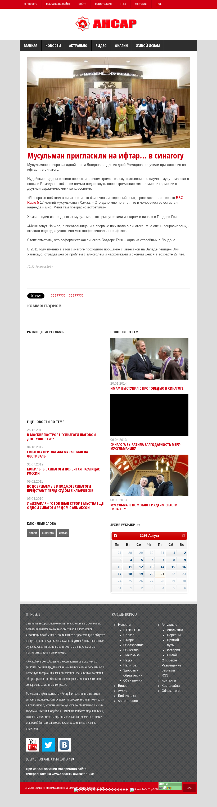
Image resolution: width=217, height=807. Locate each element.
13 (151, 567)
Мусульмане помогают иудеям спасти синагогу (144, 506)
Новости (53, 45)
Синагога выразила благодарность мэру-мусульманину (145, 446)
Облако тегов (171, 691)
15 (173, 567)
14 (162, 567)
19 (141, 574)
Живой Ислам (148, 45)
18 (130, 574)
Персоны (174, 635)
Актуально (78, 45)
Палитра (130, 665)
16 (184, 567)
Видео (101, 45)
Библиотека (127, 696)
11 (130, 567)
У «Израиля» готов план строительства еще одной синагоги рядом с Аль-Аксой (65, 505)
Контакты (169, 680)
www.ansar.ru (62, 774)
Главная (30, 45)
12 (141, 567)
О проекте (169, 660)
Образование (133, 645)
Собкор (128, 635)
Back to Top (189, 788)
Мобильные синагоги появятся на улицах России (63, 471)
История (173, 650)
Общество (131, 650)
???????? (58, 295)
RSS (123, 3)
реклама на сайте (58, 3)
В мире (128, 640)
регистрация (103, 3)
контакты (141, 3)
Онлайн (121, 45)
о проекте (30, 3)
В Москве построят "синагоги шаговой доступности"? (61, 436)
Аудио (122, 691)
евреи (33, 532)
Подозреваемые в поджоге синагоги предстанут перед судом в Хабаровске (60, 488)
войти (82, 3)
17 (119, 574)
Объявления (132, 680)
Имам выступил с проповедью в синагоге (146, 388)
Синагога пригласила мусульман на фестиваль (57, 453)
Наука (127, 660)
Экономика (131, 655)
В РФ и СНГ (132, 630)
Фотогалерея (128, 701)
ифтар (63, 532)
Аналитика (175, 630)
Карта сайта (171, 686)
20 (151, 574)
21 (162, 574)
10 (119, 567)
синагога (48, 532)
